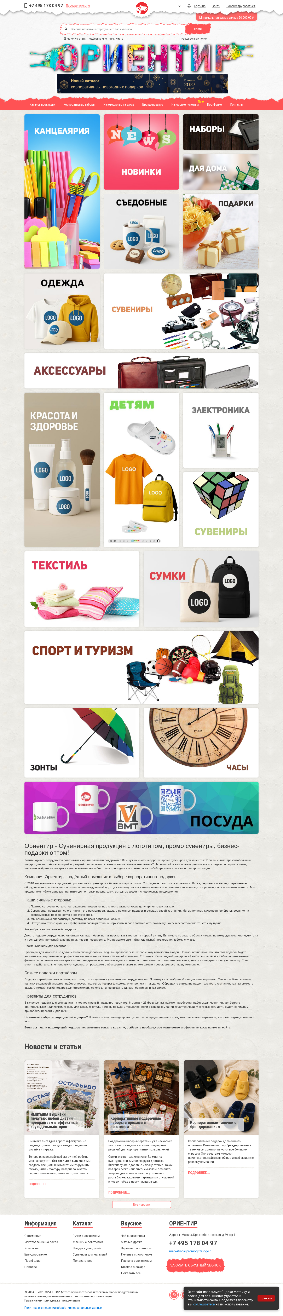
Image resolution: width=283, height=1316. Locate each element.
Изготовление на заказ (118, 104)
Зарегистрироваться (240, 6)
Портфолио (214, 104)
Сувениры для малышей (90, 1254)
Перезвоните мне (78, 5)
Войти (216, 6)
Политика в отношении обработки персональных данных (63, 1307)
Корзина (200, 6)
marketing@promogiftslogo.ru (190, 1251)
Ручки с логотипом (86, 1236)
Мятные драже (131, 1242)
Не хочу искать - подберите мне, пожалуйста (95, 38)
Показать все (82, 1261)
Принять (266, 1298)
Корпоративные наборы (79, 104)
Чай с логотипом (133, 1236)
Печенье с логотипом (136, 1254)
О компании (32, 1236)
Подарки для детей (87, 1248)
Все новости (141, 1204)
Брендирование (152, 104)
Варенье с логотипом (136, 1248)
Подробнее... (39, 1184)
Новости (30, 1267)
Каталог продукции (42, 104)
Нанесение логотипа (185, 104)
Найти (198, 28)
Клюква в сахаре (133, 1267)
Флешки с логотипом (88, 1242)
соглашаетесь (204, 1304)
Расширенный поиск (194, 38)
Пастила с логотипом (136, 1261)
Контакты (236, 104)
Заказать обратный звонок (195, 1265)
